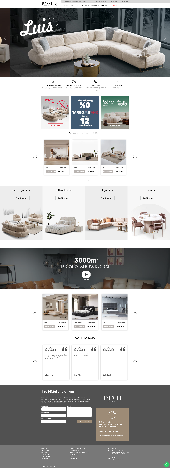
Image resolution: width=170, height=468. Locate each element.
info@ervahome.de (117, 459)
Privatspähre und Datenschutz (79, 452)
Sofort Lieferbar (105, 5)
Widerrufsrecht (74, 450)
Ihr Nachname (45, 412)
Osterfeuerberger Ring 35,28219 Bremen (77, 1)
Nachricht (69, 406)
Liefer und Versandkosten (77, 448)
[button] (35, 156)
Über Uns (65, 5)
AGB (71, 456)
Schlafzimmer (94, 5)
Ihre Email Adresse (46, 418)
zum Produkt (61, 326)
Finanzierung (74, 454)
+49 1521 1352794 (113, 1)
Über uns (44, 448)
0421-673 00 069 (102, 1)
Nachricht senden (84, 421)
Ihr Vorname (44, 406)
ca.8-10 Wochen (49, 326)
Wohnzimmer (74, 5)
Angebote (115, 5)
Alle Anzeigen (85, 180)
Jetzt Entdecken (21, 198)
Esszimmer (84, 5)
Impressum (73, 458)
